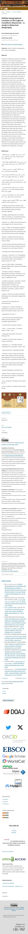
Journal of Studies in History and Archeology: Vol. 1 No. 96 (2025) (15, 594)
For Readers (5, 799)
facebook (14, 832)
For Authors (5, 801)
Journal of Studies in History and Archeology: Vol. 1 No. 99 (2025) (14, 613)
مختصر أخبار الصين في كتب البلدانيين (13, 636)
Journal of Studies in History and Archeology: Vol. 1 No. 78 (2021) (15, 603)
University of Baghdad (8, 883)
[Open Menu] (1, 8)
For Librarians (5, 804)
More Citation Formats (8, 574)
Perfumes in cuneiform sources (17, 644)
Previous (5, 678)
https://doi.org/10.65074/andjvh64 (13, 44)
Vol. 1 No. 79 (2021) (16, 12)
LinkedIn (14, 830)
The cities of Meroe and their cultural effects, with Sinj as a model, (15, 671)
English (4, 693)
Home (3, 12)
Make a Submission (8, 700)
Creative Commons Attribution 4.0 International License (14, 909)
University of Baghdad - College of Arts (12, 886)
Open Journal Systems (8, 851)
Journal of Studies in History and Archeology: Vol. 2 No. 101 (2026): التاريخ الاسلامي (15, 638)
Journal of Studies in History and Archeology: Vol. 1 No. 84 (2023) (14, 665)
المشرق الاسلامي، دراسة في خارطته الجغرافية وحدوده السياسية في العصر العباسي (14, 609)
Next (23, 678)
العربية (3, 691)
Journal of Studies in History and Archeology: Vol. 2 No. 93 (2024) (15, 657)
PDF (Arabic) (7, 412)
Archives (8, 12)
